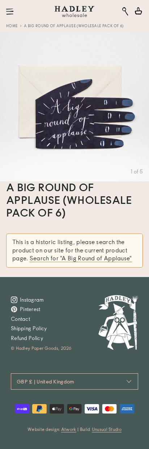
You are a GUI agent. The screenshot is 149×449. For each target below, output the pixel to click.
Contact (20, 319)
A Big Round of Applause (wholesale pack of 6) (74, 26)
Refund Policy (27, 338)
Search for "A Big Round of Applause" (81, 258)
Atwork (68, 429)
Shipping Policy (29, 328)
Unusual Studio (107, 429)
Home (12, 26)
